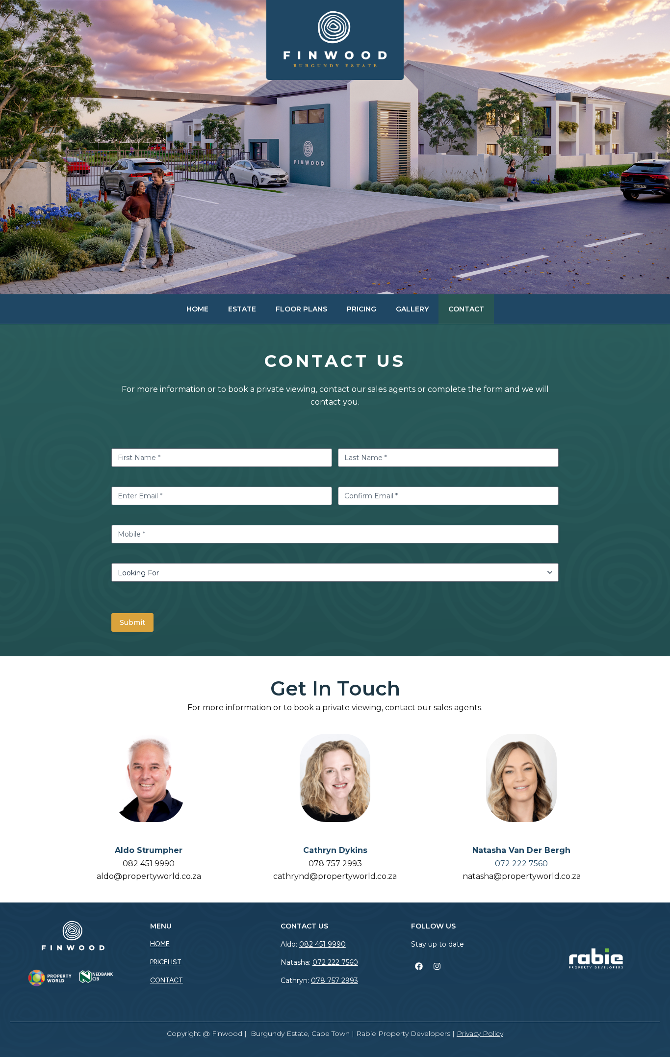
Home (197, 309)
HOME (160, 944)
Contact (466, 309)
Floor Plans (301, 309)
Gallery (412, 309)
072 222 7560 (335, 962)
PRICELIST (165, 962)
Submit (132, 622)
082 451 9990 (149, 863)
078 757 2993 (335, 863)
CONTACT (166, 980)
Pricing (361, 309)
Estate (242, 309)
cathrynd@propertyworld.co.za (335, 876)
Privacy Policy (480, 1033)
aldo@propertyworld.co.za (149, 876)
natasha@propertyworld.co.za (522, 876)
